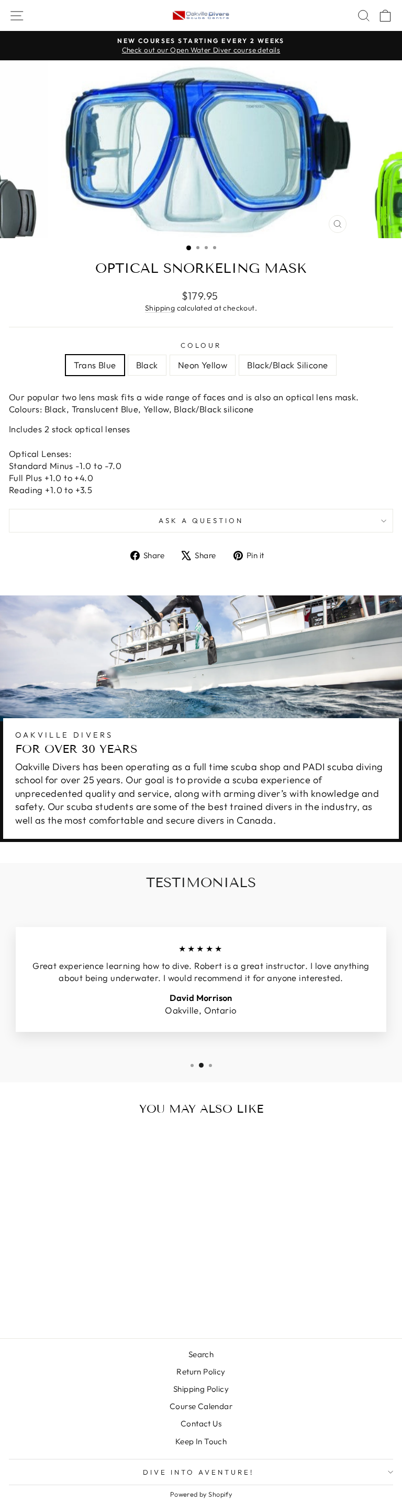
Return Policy (200, 1372)
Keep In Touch (201, 1441)
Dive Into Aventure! (198, 1472)
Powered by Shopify (201, 1494)
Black (147, 364)
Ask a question (201, 520)
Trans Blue (95, 364)
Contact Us (201, 1424)
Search (201, 1354)
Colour (201, 345)
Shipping (160, 308)
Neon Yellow (203, 364)
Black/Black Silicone (287, 364)
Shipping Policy (201, 1389)
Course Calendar (201, 1406)
